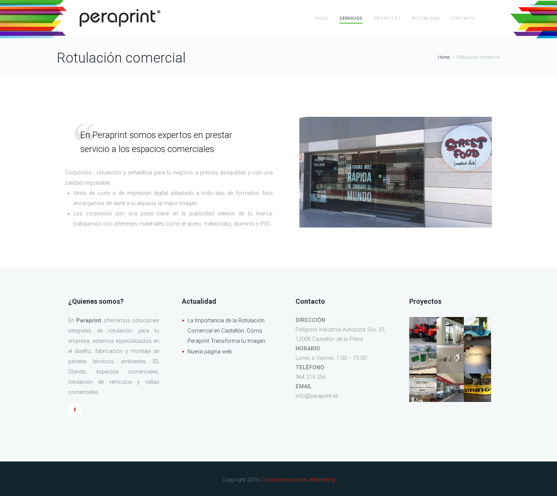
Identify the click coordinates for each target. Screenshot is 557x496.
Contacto (463, 18)
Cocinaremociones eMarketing (298, 480)
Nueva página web (210, 351)
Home (444, 57)
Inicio (322, 18)
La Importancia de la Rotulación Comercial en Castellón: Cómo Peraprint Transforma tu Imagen (226, 330)
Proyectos (387, 18)
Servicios (351, 18)
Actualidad (426, 18)
